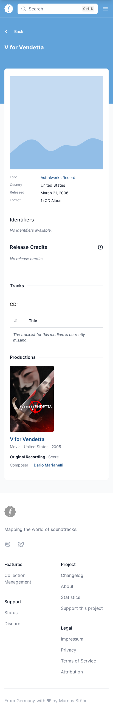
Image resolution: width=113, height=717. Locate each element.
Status (11, 612)
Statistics (70, 597)
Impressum (72, 639)
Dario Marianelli (48, 465)
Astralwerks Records (59, 177)
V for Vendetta (27, 439)
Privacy (68, 650)
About (67, 586)
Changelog (72, 575)
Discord (12, 623)
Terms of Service (78, 661)
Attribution (72, 672)
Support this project (82, 608)
